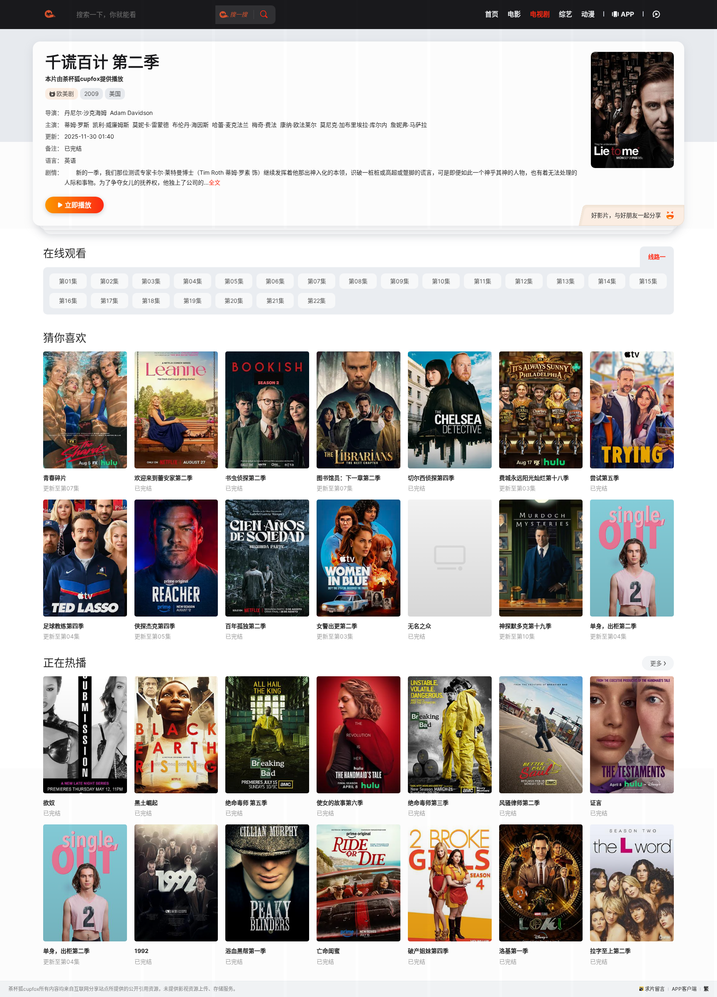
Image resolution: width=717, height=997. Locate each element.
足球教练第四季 (63, 625)
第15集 (648, 281)
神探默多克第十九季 (525, 625)
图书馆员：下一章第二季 (348, 477)
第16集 (68, 300)
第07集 (316, 281)
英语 (70, 160)
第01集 (68, 281)
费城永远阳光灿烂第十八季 (534, 477)
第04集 (192, 281)
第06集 (275, 281)
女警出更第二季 (337, 625)
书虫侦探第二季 (245, 477)
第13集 (565, 281)
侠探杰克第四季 (154, 625)
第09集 (399, 281)
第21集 (275, 300)
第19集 (192, 300)
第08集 (358, 281)
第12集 (524, 281)
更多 (656, 663)
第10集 (441, 281)
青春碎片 (54, 477)
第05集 (234, 281)
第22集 (316, 300)
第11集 (482, 281)
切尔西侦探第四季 (431, 477)
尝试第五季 (604, 477)
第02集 (109, 281)
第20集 (233, 300)
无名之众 (419, 625)
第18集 (151, 300)
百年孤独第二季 (245, 625)
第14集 (607, 281)
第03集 (151, 281)
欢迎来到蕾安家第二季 (163, 477)
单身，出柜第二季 (613, 625)
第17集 (109, 300)
